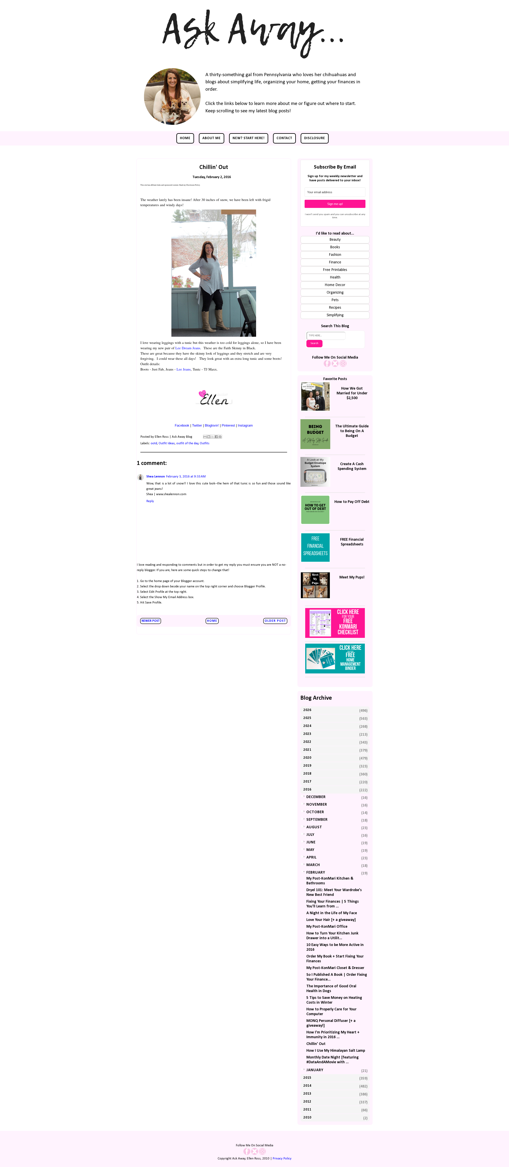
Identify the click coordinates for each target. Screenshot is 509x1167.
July (310, 835)
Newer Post (151, 621)
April (311, 857)
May (310, 850)
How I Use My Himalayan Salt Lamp (335, 1051)
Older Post (275, 621)
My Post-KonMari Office (326, 927)
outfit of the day (187, 443)
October (315, 812)
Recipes (335, 308)
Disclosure (314, 138)
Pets (335, 300)
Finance (335, 262)
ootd (154, 443)
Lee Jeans (184, 369)
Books (335, 247)
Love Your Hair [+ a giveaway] (331, 920)
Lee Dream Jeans (187, 347)
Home (185, 138)
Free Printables (335, 270)
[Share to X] (213, 437)
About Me (211, 138)
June (311, 842)
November (316, 805)
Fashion (335, 255)
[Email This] (205, 437)
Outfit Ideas (167, 443)
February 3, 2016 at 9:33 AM (186, 476)
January (314, 1070)
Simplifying (335, 315)
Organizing (335, 293)
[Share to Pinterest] (220, 437)
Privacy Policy (282, 1158)
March (313, 865)
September (317, 820)
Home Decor (335, 285)
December (316, 797)
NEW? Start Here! (249, 138)
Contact (284, 138)
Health (335, 277)
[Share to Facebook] (216, 437)
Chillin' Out (315, 1044)
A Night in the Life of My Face (331, 913)
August (314, 827)
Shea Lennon (155, 476)
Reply (150, 501)
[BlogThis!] (209, 437)
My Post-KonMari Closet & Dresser (335, 968)
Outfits (204, 443)
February (315, 873)
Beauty (335, 240)
